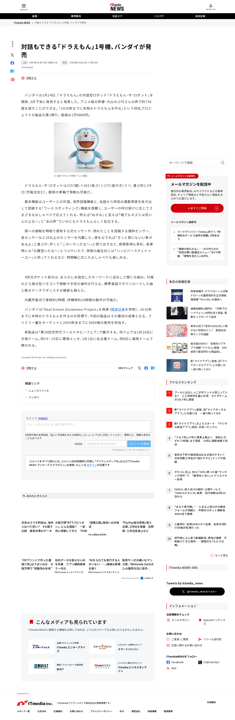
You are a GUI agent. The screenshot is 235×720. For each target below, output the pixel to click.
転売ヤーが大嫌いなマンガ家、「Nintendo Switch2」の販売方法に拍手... (137, 564)
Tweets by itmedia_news (184, 583)
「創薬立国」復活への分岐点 (104, 525)
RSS (122, 711)
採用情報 (152, 711)
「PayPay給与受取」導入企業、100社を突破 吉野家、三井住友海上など (138, 527)
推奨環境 (168, 711)
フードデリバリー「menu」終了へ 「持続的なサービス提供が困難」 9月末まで (198, 235)
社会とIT (118, 16)
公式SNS (41, 711)
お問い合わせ (76, 711)
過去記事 (200, 16)
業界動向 (76, 16)
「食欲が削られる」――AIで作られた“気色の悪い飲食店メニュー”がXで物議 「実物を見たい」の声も (198, 252)
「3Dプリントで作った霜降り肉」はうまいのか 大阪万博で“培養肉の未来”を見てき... (37, 564)
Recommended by (131, 577)
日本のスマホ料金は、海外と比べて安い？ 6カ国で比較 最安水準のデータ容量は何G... (37, 527)
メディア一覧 (23, 711)
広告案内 (58, 711)
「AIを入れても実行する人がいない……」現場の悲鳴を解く (104, 564)
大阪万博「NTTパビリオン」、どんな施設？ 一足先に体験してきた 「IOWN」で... (71, 527)
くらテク (159, 16)
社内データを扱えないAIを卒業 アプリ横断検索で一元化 (70, 564)
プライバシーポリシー (101, 711)
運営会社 (135, 711)
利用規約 (211, 702)
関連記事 (118, 309)
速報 (34, 16)
